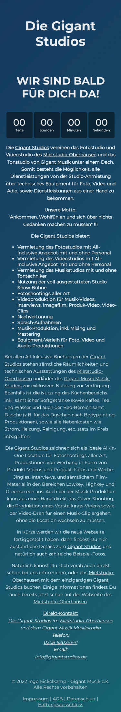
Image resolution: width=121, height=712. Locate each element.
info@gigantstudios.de (60, 657)
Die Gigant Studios (29, 621)
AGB (58, 699)
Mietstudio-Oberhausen (69, 155)
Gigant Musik (56, 162)
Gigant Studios (32, 147)
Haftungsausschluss (60, 704)
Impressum (36, 699)
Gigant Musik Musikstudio (71, 628)
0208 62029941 (60, 642)
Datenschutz (81, 699)
